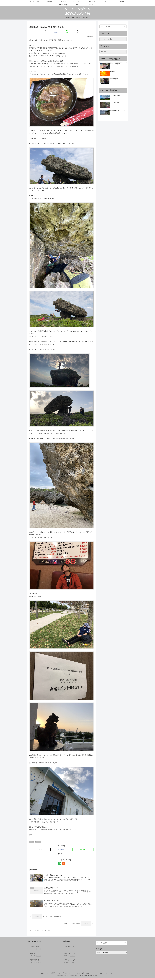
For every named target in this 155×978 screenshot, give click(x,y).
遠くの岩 (38, 842)
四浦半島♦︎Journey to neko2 (71, 960)
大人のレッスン (67, 973)
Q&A (92, 973)
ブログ (105, 973)
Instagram (111, 973)
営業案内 (53, 973)
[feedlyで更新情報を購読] (59, 863)
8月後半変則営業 (34, 946)
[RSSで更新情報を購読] (63, 863)
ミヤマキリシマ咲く (69, 946)
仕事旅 (32, 842)
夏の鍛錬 (32, 953)
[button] (78, 31)
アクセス (59, 973)
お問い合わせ (85, 973)
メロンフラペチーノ (69, 953)
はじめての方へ (45, 973)
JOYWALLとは (98, 973)
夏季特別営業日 (34, 960)
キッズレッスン (76, 973)
